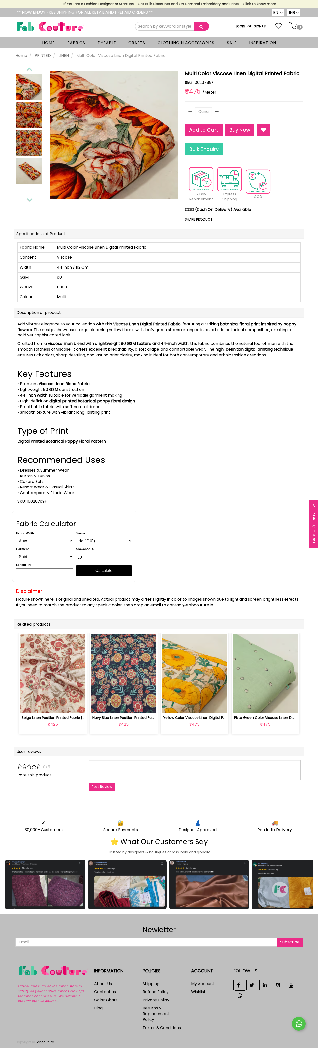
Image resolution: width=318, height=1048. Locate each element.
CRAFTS (136, 43)
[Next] (29, 199)
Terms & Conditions (162, 1028)
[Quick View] (64, 706)
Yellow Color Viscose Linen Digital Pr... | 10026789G (206, 717)
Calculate (103, 570)
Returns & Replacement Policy (156, 1013)
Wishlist (198, 992)
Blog (98, 1008)
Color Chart (105, 1000)
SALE (232, 43)
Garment (22, 549)
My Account (202, 984)
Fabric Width (25, 533)
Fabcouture (45, 1042)
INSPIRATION (262, 43)
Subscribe (290, 942)
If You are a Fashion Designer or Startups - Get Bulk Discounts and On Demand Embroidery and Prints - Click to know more (159, 3)
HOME (48, 43)
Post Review (102, 786)
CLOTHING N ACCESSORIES (186, 43)
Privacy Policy (156, 1000)
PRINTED (43, 55)
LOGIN (240, 26)
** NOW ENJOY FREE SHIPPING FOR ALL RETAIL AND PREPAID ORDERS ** (85, 12)
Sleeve (80, 533)
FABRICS (76, 43)
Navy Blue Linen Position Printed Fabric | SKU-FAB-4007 (139, 717)
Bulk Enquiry (204, 149)
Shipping (151, 984)
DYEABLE (107, 43)
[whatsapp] (240, 995)
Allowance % (85, 549)
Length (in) (23, 565)
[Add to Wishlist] (263, 130)
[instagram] (278, 985)
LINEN (63, 55)
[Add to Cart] (112, 706)
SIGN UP (260, 26)
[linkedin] (264, 985)
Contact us (105, 992)
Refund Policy (156, 992)
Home (21, 55)
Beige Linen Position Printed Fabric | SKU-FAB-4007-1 (66, 717)
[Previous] (29, 68)
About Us (103, 984)
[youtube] (291, 985)
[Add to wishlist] (52, 706)
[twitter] (251, 985)
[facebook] (238, 985)
